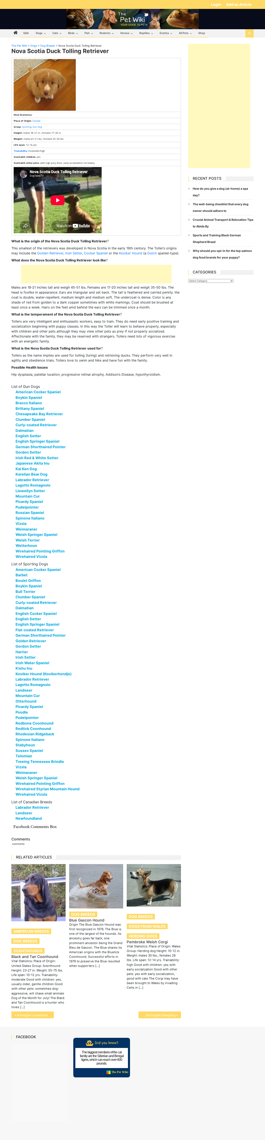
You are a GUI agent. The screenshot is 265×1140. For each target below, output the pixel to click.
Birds (71, 33)
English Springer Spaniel (37, 441)
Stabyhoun (25, 745)
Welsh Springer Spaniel (36, 534)
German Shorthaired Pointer (41, 447)
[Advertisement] (96, 274)
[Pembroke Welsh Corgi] (154, 885)
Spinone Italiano (30, 518)
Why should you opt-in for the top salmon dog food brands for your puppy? (222, 254)
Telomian (24, 756)
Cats (55, 33)
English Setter (28, 436)
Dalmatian (25, 430)
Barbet (22, 575)
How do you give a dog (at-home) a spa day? (220, 192)
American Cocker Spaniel (38, 392)
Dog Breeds (25, 941)
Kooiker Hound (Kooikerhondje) (44, 674)
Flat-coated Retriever (35, 630)
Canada (36, 121)
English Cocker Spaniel (36, 613)
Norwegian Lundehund (32, 1015)
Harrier (22, 652)
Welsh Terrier (28, 540)
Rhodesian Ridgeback (35, 734)
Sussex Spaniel (29, 750)
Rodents (105, 33)
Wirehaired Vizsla (31, 556)
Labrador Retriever (32, 480)
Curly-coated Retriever (36, 425)
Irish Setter (73, 253)
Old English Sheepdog (161, 1015)
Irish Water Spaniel (32, 663)
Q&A (26, 33)
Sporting (26, 127)
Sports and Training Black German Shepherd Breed (217, 238)
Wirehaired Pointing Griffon (40, 551)
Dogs (39, 33)
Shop (201, 33)
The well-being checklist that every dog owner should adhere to (220, 207)
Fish (87, 33)
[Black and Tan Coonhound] (38, 892)
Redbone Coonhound (34, 723)
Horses (124, 33)
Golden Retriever (50, 253)
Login (216, 4)
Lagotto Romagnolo (33, 485)
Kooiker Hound (130, 253)
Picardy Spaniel (29, 501)
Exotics (164, 33)
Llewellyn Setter (30, 491)
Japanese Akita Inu (32, 463)
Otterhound (26, 701)
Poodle (22, 712)
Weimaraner (26, 529)
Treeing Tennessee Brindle (40, 761)
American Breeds (31, 931)
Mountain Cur (28, 496)
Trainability (20, 151)
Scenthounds (27, 951)
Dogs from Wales (147, 926)
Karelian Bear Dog (31, 474)
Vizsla (21, 523)
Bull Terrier (25, 591)
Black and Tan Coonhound (34, 956)
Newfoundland (29, 818)
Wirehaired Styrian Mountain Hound (48, 789)
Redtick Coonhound (33, 728)
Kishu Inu (24, 668)
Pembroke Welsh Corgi (147, 942)
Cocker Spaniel (96, 253)
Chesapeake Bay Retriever (39, 414)
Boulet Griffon (28, 580)
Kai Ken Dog (26, 469)
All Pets (183, 33)
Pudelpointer (27, 507)
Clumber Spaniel (30, 419)
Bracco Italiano (29, 403)
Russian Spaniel (30, 512)
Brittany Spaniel (30, 408)
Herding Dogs (143, 936)
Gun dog (37, 127)
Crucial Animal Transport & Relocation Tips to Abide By (223, 223)
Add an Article (239, 4)
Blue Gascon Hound (86, 920)
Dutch (152, 253)
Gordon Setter (28, 452)
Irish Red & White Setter (37, 458)
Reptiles (144, 33)
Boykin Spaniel (29, 397)
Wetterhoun (26, 545)
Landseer (24, 690)
